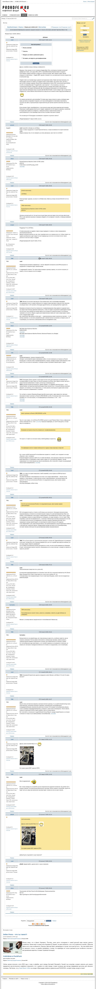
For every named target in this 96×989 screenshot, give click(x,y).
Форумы (21, 27)
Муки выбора (42, 27)
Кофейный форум (12, 27)
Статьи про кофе (15, 15)
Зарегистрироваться (84, 40)
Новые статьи (24, 978)
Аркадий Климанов (16, 938)
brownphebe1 (80, 50)
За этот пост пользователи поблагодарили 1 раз (58, 121)
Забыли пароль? (84, 41)
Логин (84, 1)
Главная (4, 15)
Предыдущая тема (56, 27)
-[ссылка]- (22, 166)
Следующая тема (66, 27)
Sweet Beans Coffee (8, 1)
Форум (24, 15)
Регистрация (91, 1)
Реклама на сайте (14, 978)
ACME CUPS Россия (20, 1)
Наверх (12, 121)
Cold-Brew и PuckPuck (12, 956)
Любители (9, 938)
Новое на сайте (33, 15)
